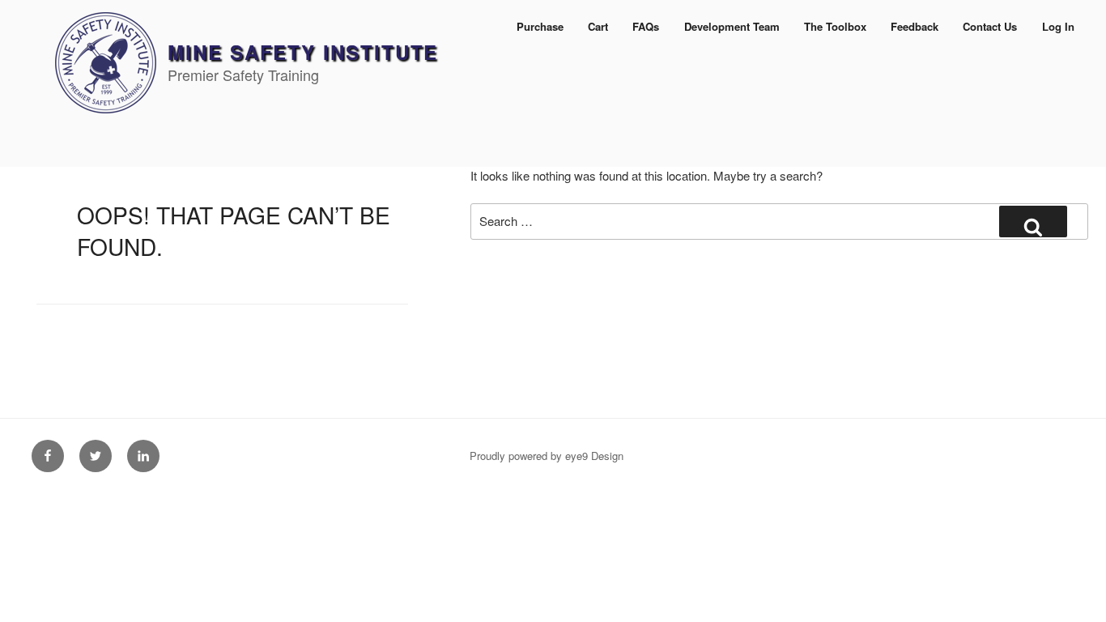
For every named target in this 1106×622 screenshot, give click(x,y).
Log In (1058, 26)
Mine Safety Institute (303, 52)
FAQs (645, 26)
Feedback (914, 26)
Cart (598, 26)
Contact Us (990, 26)
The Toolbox (835, 26)
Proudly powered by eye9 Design (546, 455)
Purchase (540, 26)
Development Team (732, 26)
